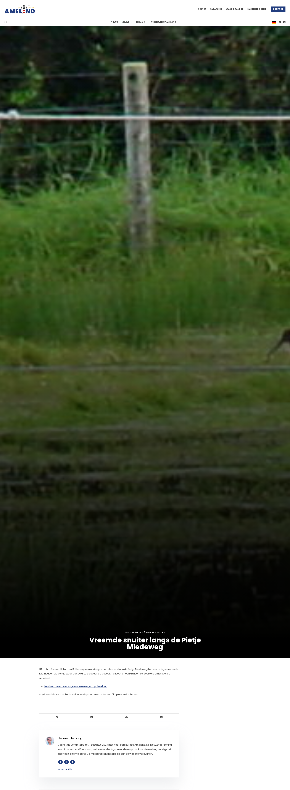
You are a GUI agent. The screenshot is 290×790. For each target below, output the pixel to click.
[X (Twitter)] (284, 22)
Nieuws (125, 22)
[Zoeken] (6, 22)
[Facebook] (280, 22)
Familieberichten (256, 9)
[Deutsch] (274, 22)
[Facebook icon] (60, 762)
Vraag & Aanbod (235, 9)
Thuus (114, 22)
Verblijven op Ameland (163, 22)
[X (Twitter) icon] (72, 762)
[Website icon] (66, 762)
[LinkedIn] (161, 717)
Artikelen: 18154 (65, 769)
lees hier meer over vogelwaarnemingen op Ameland (75, 686)
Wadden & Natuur (155, 632)
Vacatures (216, 9)
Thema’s (140, 22)
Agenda (202, 9)
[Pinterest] (126, 717)
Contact (278, 9)
